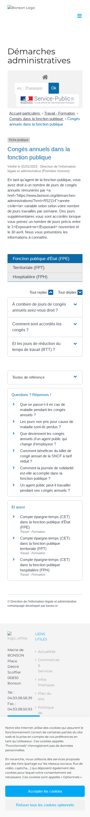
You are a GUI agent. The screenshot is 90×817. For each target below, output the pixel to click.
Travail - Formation (60, 113)
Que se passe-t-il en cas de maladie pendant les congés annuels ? (43, 409)
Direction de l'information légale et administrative (43, 601)
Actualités (45, 651)
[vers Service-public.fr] (47, 100)
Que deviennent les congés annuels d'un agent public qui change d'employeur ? (43, 438)
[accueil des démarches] (45, 76)
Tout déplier (68, 292)
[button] (45, 307)
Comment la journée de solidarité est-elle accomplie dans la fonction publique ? (47, 473)
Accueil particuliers (25, 113)
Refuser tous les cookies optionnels (45, 805)
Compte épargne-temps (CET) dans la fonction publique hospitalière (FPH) (45, 564)
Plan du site (44, 696)
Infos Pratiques (45, 682)
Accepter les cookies (45, 791)
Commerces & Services (45, 665)
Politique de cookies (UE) (45, 715)
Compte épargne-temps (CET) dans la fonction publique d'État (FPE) (45, 522)
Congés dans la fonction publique (36, 119)
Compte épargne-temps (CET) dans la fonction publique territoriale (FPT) (45, 543)
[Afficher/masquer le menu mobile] (79, 15)
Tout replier (39, 292)
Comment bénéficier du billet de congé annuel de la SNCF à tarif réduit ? (46, 456)
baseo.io (52, 606)
